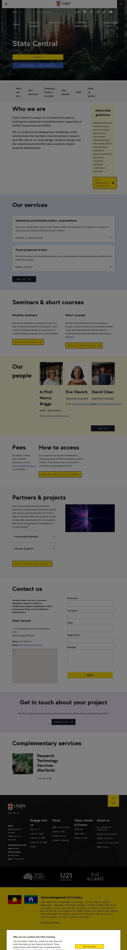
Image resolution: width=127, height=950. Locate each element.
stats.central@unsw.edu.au (24, 465)
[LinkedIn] (84, 12)
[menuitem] (16, 24)
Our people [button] (65, 92)
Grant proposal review (31, 250)
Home (16, 24)
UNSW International (61, 827)
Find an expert (37, 833)
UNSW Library (103, 847)
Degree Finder (58, 831)
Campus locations (105, 838)
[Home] (64, 4)
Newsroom (79, 829)
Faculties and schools (107, 834)
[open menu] (6, 4)
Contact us (35, 829)
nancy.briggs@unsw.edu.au (58, 415)
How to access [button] (92, 92)
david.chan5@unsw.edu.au (109, 404)
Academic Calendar (60, 840)
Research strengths (34, 24)
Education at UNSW (38, 842)
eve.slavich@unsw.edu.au (83, 404)
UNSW (14, 12)
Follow (77, 12)
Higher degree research (110, 24)
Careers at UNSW (37, 838)
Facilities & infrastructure (81, 24)
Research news (81, 838)
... (27, 12)
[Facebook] (91, 12)
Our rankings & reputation (104, 828)
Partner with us (55, 24)
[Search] (121, 4)
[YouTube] (110, 12)
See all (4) (24, 279)
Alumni (33, 846)
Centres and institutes (108, 842)
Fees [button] (78, 92)
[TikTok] (104, 12)
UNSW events (80, 833)
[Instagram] (97, 12)
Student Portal (59, 836)
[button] (38, 57)
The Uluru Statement (50, 922)
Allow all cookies (89, 947)
